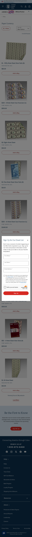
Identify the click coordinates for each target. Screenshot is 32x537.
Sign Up (16, 293)
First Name (7, 256)
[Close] (28, 240)
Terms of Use (10, 276)
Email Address (8, 269)
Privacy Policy (23, 282)
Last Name (7, 262)
